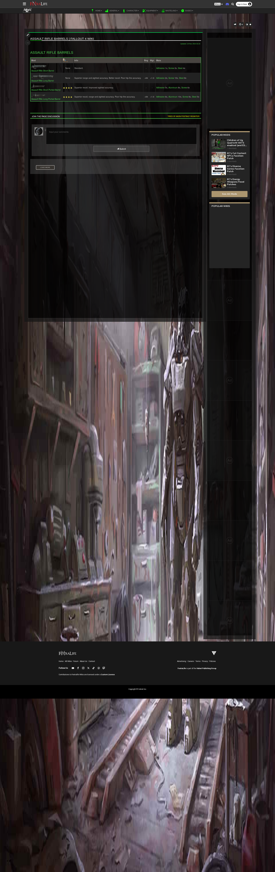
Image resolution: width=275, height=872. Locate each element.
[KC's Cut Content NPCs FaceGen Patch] (219, 157)
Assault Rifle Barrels (51, 52)
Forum (75, 661)
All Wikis (68, 661)
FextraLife (182, 668)
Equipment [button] (151, 11)
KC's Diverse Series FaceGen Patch (235, 169)
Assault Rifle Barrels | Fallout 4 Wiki (62, 38)
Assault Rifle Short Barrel (42, 70)
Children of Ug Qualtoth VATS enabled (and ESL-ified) (237, 143)
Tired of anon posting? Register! (184, 116)
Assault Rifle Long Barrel (42, 80)
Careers (191, 661)
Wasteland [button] (170, 11)
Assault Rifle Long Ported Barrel (45, 98)
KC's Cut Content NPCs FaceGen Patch (236, 156)
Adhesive (160, 68)
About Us (83, 661)
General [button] (113, 11)
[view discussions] (235, 24)
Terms (198, 661)
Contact (92, 661)
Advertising (181, 661)
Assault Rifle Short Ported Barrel (46, 89)
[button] (218, 4)
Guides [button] (188, 11)
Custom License (108, 675)
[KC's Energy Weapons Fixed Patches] (219, 183)
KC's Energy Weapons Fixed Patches (235, 182)
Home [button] (98, 11)
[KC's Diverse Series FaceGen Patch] (219, 170)
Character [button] (132, 11)
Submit (122, 148)
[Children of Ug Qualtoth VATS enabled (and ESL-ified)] (219, 144)
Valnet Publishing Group (206, 668)
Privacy (205, 661)
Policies (212, 661)
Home (61, 661)
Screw (171, 68)
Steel (180, 68)
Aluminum (172, 87)
